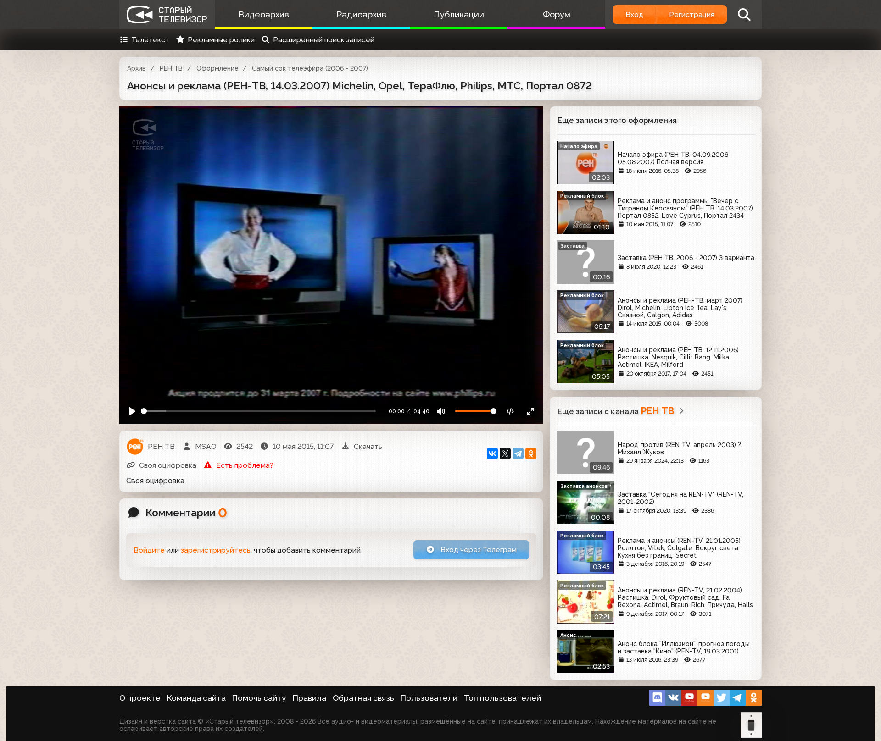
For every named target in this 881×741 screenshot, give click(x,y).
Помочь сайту (259, 697)
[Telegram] (518, 453)
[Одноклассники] (530, 453)
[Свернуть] (530, 411)
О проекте (140, 697)
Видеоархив (263, 14)
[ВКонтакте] (492, 453)
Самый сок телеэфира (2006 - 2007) (310, 68)
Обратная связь (363, 697)
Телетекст (150, 39)
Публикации (459, 14)
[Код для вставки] (510, 411)
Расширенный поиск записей (323, 39)
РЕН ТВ (171, 68)
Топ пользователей (502, 697)
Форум (556, 14)
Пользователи (429, 697)
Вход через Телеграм (478, 549)
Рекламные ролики (221, 39)
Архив (136, 68)
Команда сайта (196, 697)
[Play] (132, 411)
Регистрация (691, 14)
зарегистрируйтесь (216, 550)
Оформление (217, 68)
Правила (309, 697)
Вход (634, 14)
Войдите (149, 550)
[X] (505, 453)
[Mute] (441, 411)
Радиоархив (361, 14)
